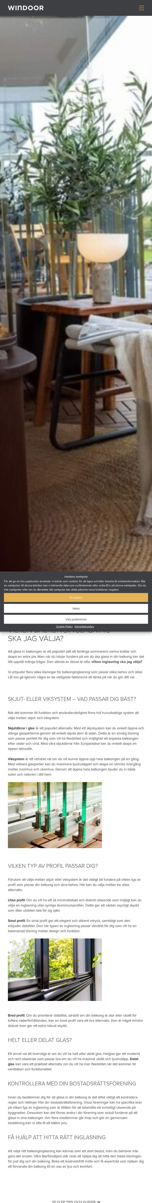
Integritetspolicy (84, 626)
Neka (76, 608)
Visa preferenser (76, 619)
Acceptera (76, 597)
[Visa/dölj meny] (141, 8)
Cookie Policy (64, 626)
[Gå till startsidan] (26, 8)
